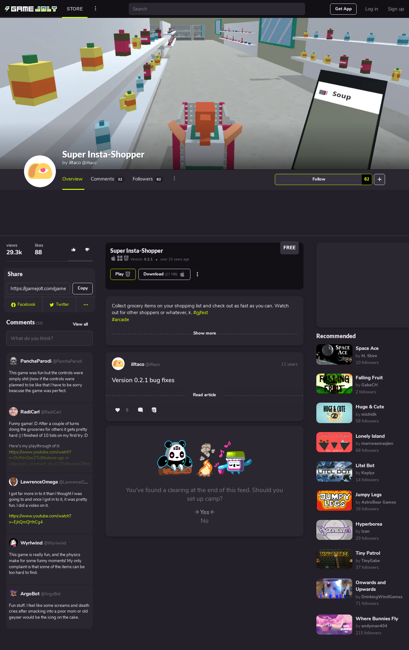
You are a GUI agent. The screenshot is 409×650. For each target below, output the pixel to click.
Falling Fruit (369, 378)
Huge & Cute (370, 407)
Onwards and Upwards (371, 585)
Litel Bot (365, 465)
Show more (204, 333)
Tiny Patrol (368, 553)
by (366, 356)
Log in (371, 9)
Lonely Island (370, 436)
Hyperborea (369, 524)
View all (80, 324)
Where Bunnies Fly (377, 618)
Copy (83, 288)
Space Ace (367, 348)
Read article (204, 395)
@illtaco (152, 365)
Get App (343, 9)
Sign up (396, 9)
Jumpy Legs (369, 494)
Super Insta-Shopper (103, 154)
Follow (341, 179)
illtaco (82, 162)
